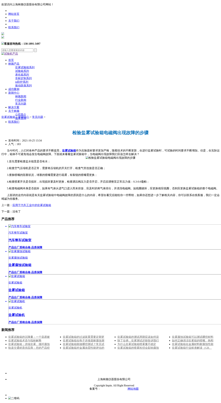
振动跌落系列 (23, 85)
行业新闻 (20, 100)
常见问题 (20, 103)
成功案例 (13, 89)
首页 (11, 60)
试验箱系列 (22, 71)
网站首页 (13, 13)
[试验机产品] (9, 53)
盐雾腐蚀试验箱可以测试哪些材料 (192, 336)
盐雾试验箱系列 (25, 67)
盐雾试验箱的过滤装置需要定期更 (83, 336)
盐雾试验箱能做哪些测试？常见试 (83, 344)
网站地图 (133, 388)
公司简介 (20, 114)
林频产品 (13, 63)
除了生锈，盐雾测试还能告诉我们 (138, 340)
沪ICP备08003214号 (112, 388)
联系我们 (13, 27)
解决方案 (13, 107)
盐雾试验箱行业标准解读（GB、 (192, 347)
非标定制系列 (23, 78)
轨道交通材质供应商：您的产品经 (29, 347)
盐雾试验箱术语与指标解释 (24, 340)
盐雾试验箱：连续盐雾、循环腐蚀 (29, 344)
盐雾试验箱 (8, 116)
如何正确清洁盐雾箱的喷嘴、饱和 (192, 340)
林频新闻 (20, 96)
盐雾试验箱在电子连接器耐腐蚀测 (83, 340)
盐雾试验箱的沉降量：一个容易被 (29, 336)
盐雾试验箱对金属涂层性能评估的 (83, 347)
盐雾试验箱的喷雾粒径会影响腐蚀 (138, 347)
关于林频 (13, 110)
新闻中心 (13, 92)
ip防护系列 (21, 81)
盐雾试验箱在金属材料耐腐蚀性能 (192, 344)
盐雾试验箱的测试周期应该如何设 (138, 336)
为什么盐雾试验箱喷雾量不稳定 (136, 344)
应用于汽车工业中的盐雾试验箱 (31, 205)
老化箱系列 (22, 74)
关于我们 (13, 20)
